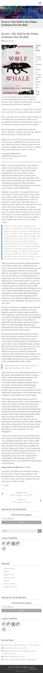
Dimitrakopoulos (21, 671)
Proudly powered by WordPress (17, 669)
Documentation (9, 569)
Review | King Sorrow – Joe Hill (15, 648)
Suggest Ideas (9, 575)
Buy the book (7, 158)
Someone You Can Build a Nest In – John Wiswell (21, 645)
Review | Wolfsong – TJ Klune (14, 656)
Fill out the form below (21, 515)
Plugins (6, 572)
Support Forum (9, 578)
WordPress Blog (10, 584)
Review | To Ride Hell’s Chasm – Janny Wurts (20, 659)
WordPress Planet (10, 587)
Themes (6, 581)
